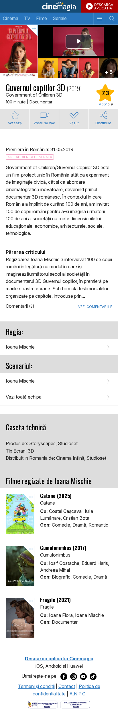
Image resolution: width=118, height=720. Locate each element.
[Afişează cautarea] (112, 19)
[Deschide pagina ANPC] (43, 704)
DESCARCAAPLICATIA (103, 6)
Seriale (60, 18)
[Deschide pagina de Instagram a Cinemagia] (73, 676)
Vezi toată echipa (24, 397)
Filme (41, 18)
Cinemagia (59, 6)
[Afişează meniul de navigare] (99, 19)
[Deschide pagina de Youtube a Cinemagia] (83, 676)
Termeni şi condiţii (36, 686)
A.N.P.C (77, 694)
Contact (66, 686)
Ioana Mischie (20, 347)
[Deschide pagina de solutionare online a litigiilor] (75, 704)
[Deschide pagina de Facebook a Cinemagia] (63, 676)
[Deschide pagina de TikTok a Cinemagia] (93, 676)
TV (27, 18)
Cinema (10, 18)
